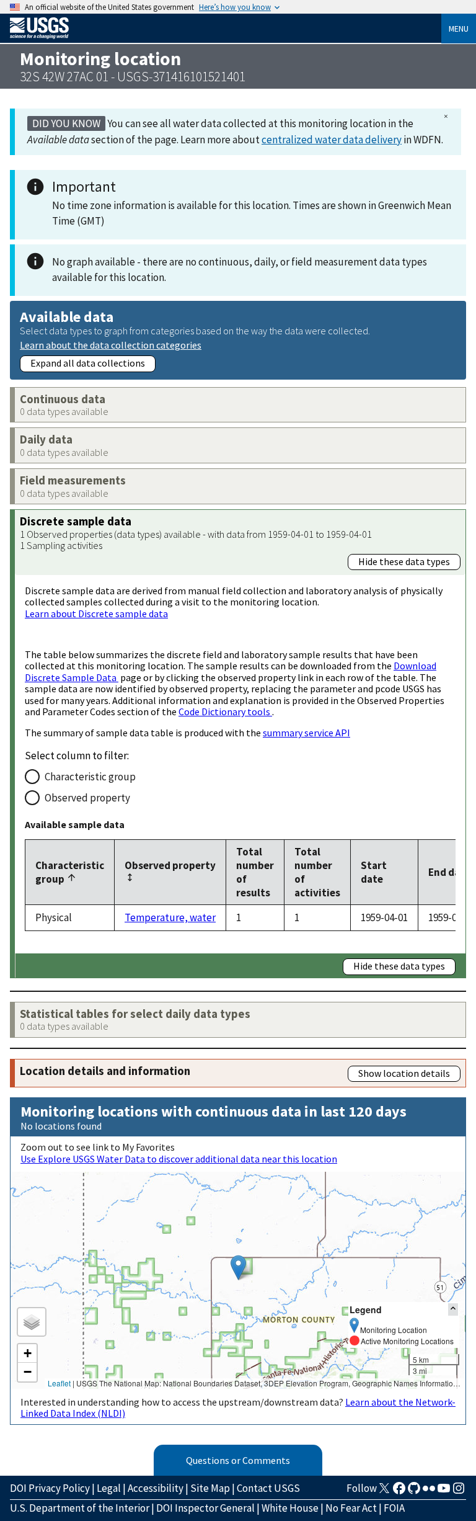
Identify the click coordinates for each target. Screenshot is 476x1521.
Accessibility (155, 1488)
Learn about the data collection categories (110, 344)
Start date (374, 872)
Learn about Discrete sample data (96, 613)
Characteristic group (90, 776)
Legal (109, 1488)
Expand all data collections (87, 363)
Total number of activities (317, 872)
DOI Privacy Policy (50, 1488)
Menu (459, 28)
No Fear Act (351, 1508)
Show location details (404, 1073)
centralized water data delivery (332, 139)
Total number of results (255, 872)
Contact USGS (268, 1488)
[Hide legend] (453, 1309)
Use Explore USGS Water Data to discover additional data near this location (178, 1159)
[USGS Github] (414, 1492)
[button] (238, 1267)
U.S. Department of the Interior (79, 1508)
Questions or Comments (238, 1460)
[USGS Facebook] (399, 1492)
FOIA (394, 1508)
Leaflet (59, 1383)
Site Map (210, 1488)
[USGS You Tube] (443, 1492)
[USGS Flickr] (428, 1492)
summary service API (306, 732)
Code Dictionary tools (225, 711)
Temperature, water (170, 917)
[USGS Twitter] (384, 1492)
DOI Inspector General (205, 1508)
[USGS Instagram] (458, 1492)
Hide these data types (404, 561)
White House (290, 1508)
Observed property (87, 798)
